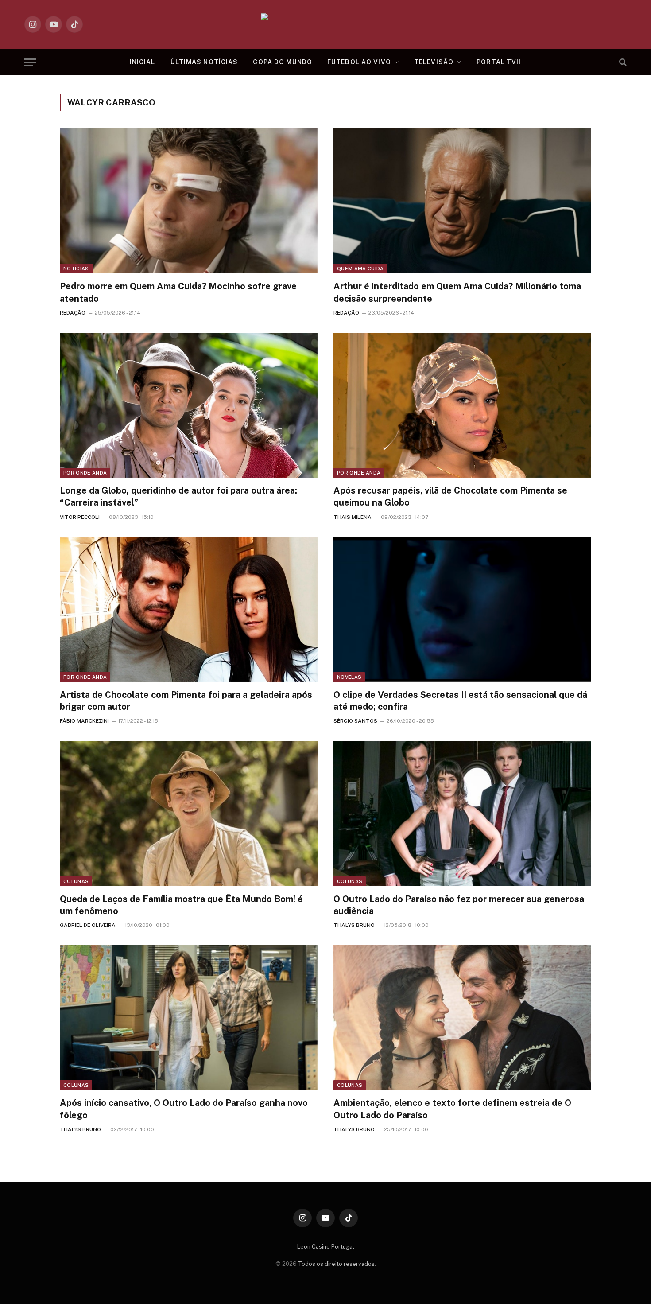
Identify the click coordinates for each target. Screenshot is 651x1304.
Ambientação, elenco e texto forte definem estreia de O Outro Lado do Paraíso (452, 1109)
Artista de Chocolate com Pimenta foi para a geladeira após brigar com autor (186, 700)
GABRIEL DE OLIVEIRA (88, 925)
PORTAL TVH (499, 62)
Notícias (76, 268)
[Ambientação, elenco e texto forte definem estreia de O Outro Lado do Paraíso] (462, 1017)
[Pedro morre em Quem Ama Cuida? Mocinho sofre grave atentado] (189, 200)
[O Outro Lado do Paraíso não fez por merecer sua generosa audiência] (462, 813)
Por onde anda (85, 472)
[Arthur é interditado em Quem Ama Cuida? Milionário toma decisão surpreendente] (462, 200)
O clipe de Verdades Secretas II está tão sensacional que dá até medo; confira (460, 700)
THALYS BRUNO (354, 925)
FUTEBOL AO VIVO (359, 62)
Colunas (76, 881)
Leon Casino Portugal (325, 1246)
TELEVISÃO (433, 62)
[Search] (622, 62)
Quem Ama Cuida (360, 268)
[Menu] (30, 62)
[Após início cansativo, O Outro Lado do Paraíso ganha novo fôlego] (189, 1017)
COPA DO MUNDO (282, 62)
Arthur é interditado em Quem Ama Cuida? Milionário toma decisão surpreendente (457, 292)
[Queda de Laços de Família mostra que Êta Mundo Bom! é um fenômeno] (189, 813)
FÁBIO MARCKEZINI (84, 721)
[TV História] (326, 24)
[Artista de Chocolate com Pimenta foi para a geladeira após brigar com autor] (189, 609)
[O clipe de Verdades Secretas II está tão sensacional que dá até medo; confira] (462, 609)
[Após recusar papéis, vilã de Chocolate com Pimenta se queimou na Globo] (462, 405)
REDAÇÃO (72, 313)
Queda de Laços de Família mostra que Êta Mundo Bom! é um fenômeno (181, 905)
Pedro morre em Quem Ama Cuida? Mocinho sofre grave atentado (178, 292)
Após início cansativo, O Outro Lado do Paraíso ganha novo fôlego (184, 1109)
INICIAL (142, 62)
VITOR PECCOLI (80, 517)
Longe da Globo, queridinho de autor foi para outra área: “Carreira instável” (178, 496)
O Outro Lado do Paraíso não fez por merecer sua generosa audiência (458, 905)
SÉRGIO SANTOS (355, 721)
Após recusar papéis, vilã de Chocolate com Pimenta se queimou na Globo (450, 496)
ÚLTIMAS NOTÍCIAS (204, 62)
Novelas (349, 677)
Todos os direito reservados (336, 1264)
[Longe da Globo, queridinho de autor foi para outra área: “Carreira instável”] (189, 405)
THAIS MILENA (352, 517)
